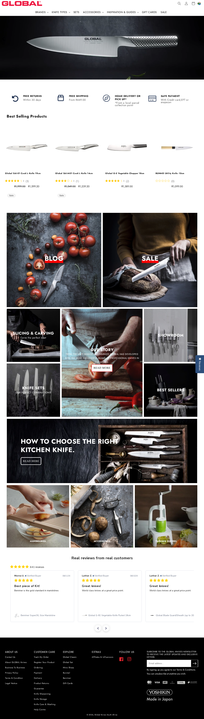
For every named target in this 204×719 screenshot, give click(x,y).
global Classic (69, 657)
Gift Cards (68, 683)
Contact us (10, 657)
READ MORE (102, 367)
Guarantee (39, 688)
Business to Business (15, 667)
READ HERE (31, 460)
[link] (42, 615)
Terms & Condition (14, 678)
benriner (67, 678)
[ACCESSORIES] (102, 546)
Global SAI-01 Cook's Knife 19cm (23, 173)
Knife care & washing (44, 704)
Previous (4, 38)
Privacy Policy (11, 672)
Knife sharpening (42, 693)
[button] (41, 12)
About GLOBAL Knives (16, 662)
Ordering (38, 667)
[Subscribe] (194, 663)
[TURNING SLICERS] (166, 546)
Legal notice (11, 683)
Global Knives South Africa (106, 714)
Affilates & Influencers (102, 657)
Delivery (38, 678)
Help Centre (40, 709)
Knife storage (40, 699)
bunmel (66, 672)
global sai (68, 662)
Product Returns (41, 683)
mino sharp (68, 667)
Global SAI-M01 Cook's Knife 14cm (74, 173)
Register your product (44, 662)
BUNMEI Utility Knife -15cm (170, 173)
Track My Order (41, 657)
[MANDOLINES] (38, 546)
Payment (38, 672)
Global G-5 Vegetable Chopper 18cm (124, 173)
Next (200, 38)
